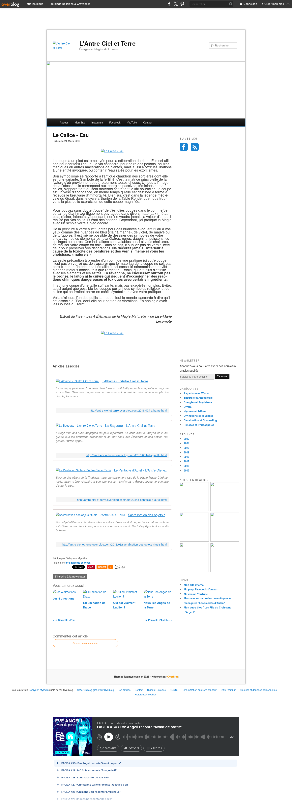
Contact (147, 122)
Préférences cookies (145, 694)
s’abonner (110, 748)
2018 (186, 457)
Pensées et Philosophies (199, 425)
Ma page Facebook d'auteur (201, 589)
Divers (187, 407)
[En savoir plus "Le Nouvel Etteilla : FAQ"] (194, 571)
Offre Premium (228, 689)
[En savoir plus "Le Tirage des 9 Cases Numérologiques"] (224, 540)
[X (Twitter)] (175, 4)
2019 (186, 452)
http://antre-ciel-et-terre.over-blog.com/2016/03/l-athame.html (128, 410)
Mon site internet (194, 585)
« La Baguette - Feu (63, 620)
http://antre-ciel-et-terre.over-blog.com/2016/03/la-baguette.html (126, 455)
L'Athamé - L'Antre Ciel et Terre (125, 381)
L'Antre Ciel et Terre (107, 43)
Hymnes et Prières (195, 411)
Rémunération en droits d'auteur (199, 689)
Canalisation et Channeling (200, 420)
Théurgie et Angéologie (198, 397)
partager (134, 748)
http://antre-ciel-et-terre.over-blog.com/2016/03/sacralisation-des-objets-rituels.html (114, 544)
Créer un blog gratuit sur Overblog (95, 689)
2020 (186, 448)
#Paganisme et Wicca (78, 562)
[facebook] (169, 4)
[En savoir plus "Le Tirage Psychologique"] (194, 510)
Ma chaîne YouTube (196, 594)
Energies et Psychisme (198, 402)
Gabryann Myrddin (39, 689)
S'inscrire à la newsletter (70, 576)
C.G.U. (174, 689)
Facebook (115, 122)
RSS (195, 147)
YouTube (132, 122)
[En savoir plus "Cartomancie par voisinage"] (194, 540)
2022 (186, 439)
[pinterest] (182, 4)
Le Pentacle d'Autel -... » (158, 620)
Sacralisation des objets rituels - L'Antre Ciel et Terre (148, 515)
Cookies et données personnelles (258, 689)
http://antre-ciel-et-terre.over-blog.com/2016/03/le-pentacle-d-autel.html (122, 499)
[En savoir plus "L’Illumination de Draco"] (224, 571)
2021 (186, 443)
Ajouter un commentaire (85, 643)
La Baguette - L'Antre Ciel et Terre (130, 425)
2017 (186, 461)
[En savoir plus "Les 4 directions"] (224, 510)
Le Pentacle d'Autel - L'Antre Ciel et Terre (141, 470)
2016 (186, 466)
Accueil (64, 122)
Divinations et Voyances (198, 415)
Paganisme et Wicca (196, 393)
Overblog (173, 676)
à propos (156, 748)
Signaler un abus (156, 689)
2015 (186, 470)
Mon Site (80, 122)
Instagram (97, 122)
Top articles (124, 689)
